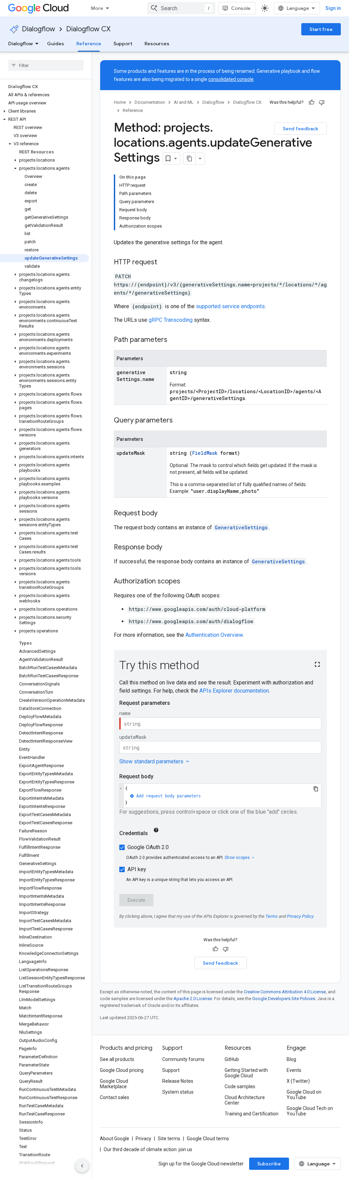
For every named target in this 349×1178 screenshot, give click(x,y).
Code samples (240, 1086)
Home (120, 102)
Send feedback (300, 129)
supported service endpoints (230, 306)
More (97, 8)
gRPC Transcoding (171, 320)
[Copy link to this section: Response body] (169, 548)
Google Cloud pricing (121, 1070)
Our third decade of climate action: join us (148, 1149)
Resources (157, 43)
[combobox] (181, 8)
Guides (55, 43)
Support (122, 43)
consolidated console (231, 79)
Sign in (333, 8)
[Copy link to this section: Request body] (164, 514)
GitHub (232, 1059)
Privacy (143, 1138)
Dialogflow (38, 29)
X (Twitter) (298, 1081)
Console (241, 8)
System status (178, 1092)
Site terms (169, 1138)
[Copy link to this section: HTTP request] (164, 263)
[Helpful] (311, 102)
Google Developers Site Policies (283, 998)
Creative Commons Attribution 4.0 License (285, 991)
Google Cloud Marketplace (114, 1083)
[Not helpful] (322, 102)
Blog (291, 1059)
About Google (114, 1138)
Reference (88, 43)
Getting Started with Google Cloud (246, 1072)
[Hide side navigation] (82, 1166)
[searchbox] (46, 65)
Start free (321, 29)
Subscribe (269, 1164)
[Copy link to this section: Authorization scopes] (187, 582)
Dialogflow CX (88, 29)
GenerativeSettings (241, 527)
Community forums (183, 1059)
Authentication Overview (214, 635)
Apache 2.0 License (192, 998)
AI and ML (184, 102)
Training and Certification (251, 1113)
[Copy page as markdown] (189, 158)
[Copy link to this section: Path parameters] (174, 340)
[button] (44, 111)
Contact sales (114, 1097)
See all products (117, 1059)
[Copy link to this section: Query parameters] (179, 421)
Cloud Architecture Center (245, 1100)
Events (294, 1070)
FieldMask (204, 453)
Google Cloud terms (208, 1138)
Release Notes (177, 1081)
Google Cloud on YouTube (304, 1094)
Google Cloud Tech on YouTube (310, 1111)
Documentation (150, 102)
